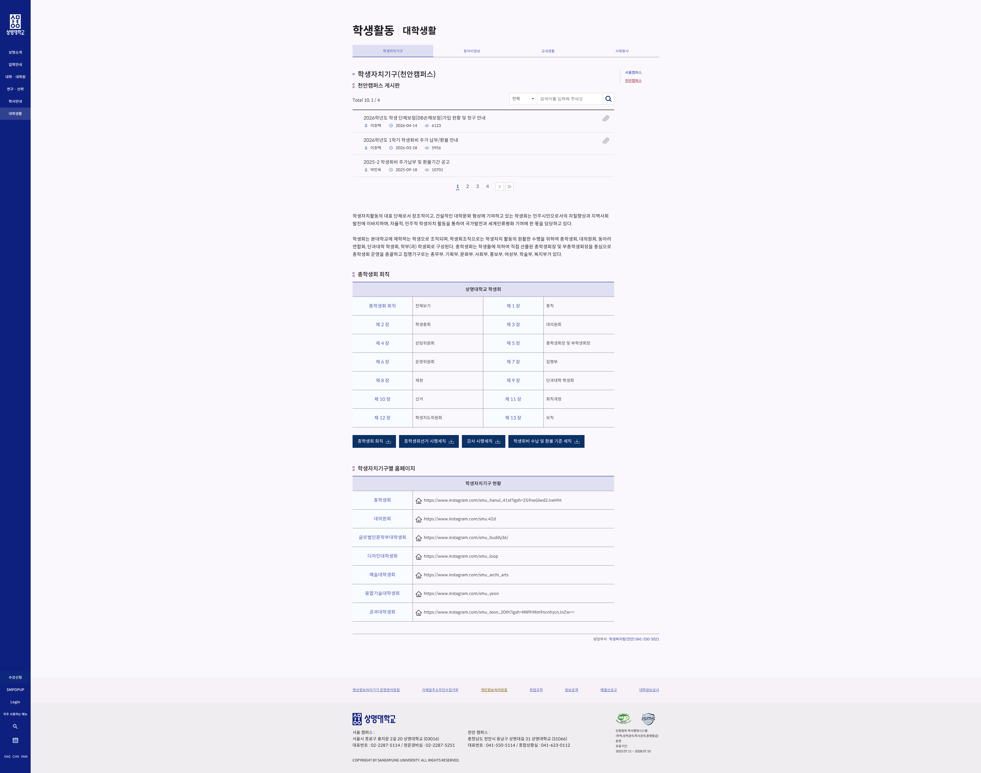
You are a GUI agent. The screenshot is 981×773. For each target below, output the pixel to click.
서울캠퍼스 (633, 72)
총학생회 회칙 (370, 441)
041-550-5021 (647, 639)
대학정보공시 (649, 690)
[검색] (608, 98)
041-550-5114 (500, 745)
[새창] (623, 718)
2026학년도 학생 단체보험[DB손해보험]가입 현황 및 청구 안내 (425, 118)
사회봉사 (622, 51)
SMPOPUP (15, 689)
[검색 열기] (15, 726)
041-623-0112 (555, 745)
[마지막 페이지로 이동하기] (509, 186)
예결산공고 (608, 690)
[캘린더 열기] (15, 740)
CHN (16, 756)
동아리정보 (472, 51)
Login (15, 702)
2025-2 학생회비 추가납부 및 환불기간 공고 (407, 162)
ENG (7, 756)
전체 (516, 98)
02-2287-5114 (385, 745)
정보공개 (571, 690)
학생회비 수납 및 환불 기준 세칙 (542, 441)
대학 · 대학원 (15, 77)
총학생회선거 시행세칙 (425, 441)
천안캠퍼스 (633, 80)
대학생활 (15, 113)
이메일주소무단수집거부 (440, 690)
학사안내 (15, 101)
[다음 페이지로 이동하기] (500, 186)
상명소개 (15, 52)
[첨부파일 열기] (606, 118)
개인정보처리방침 (494, 690)
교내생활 (548, 51)
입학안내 (15, 64)
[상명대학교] (15, 24)
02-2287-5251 (440, 745)
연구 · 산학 (15, 89)
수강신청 (15, 677)
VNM (24, 756)
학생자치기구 (393, 51)
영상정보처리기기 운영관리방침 (376, 690)
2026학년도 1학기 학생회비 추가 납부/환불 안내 (411, 140)
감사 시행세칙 (480, 441)
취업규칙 (536, 690)
